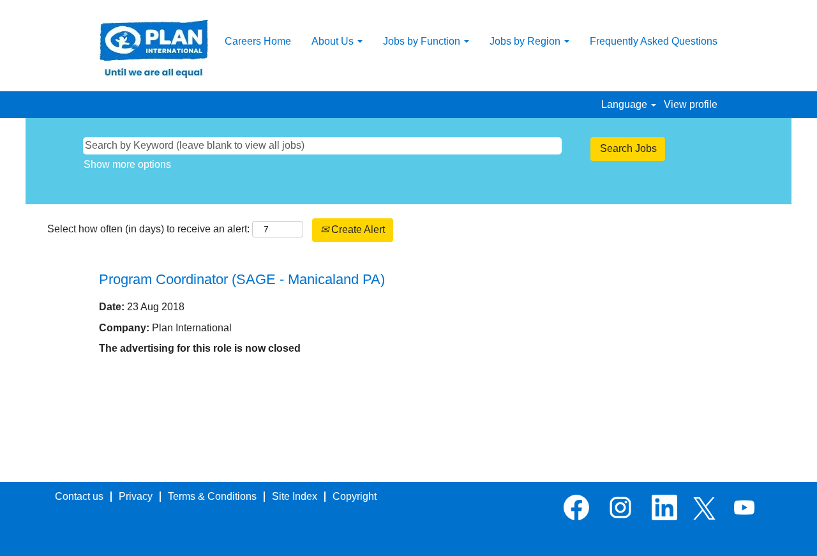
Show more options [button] (127, 164)
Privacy (136, 496)
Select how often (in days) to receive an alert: (148, 228)
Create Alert (357, 229)
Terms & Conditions (212, 496)
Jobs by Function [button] (423, 41)
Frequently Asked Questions (653, 41)
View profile (690, 104)
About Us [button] (333, 41)
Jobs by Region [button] (526, 41)
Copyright (355, 496)
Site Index (294, 496)
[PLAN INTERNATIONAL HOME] (154, 49)
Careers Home (258, 41)
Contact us (79, 496)
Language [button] (625, 104)
